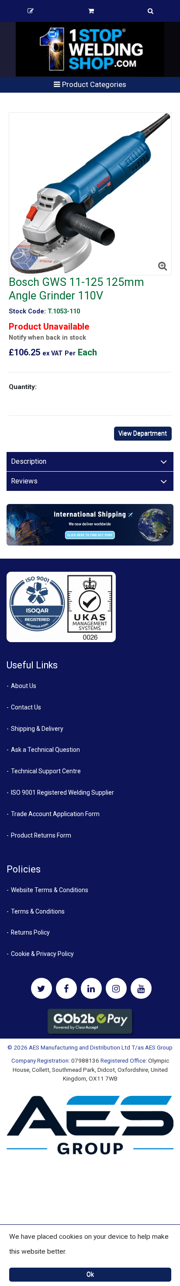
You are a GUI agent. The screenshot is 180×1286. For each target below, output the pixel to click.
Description (28, 461)
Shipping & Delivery (37, 728)
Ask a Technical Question (45, 749)
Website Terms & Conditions (49, 889)
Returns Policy (30, 932)
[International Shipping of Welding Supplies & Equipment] (90, 524)
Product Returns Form (41, 835)
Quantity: (23, 387)
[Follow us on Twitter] (41, 988)
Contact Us (26, 707)
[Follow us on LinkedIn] (91, 988)
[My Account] (30, 11)
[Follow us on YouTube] (141, 988)
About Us (23, 685)
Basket (91, 11)
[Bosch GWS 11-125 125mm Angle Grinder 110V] (90, 194)
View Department (142, 433)
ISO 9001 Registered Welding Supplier (62, 792)
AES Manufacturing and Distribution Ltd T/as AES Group (101, 1047)
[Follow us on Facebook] (66, 988)
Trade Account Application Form (55, 813)
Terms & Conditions (38, 911)
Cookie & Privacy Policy (42, 953)
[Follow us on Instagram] (116, 988)
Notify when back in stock (47, 337)
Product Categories (93, 84)
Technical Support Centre (46, 771)
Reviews (24, 481)
